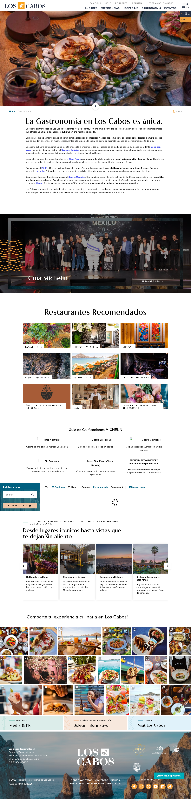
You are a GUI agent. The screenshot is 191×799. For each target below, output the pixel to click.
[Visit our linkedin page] (163, 786)
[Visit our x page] (148, 786)
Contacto (101, 780)
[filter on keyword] (32, 494)
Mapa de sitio (95, 783)
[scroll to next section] (95, 106)
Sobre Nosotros (82, 780)
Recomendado (100, 487)
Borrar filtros (18, 505)
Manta (39, 183)
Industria (137, 3)
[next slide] (167, 566)
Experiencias (110, 8)
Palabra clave (11, 487)
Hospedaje (130, 8)
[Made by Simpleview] (21, 784)
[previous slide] (23, 566)
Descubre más (152, 281)
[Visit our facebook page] (134, 786)
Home (12, 111)
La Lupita (40, 171)
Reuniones (121, 3)
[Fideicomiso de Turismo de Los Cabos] (24, 5)
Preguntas (114, 783)
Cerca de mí (117, 487)
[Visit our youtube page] (155, 786)
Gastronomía (151, 8)
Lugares (91, 8)
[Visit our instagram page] (141, 786)
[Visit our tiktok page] (170, 786)
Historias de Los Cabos (160, 3)
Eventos (170, 8)
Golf (108, 3)
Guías (183, 20)
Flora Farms (75, 159)
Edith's (44, 168)
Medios (115, 780)
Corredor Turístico (70, 150)
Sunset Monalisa (77, 177)
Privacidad (77, 783)
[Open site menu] (185, 5)
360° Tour (95, 3)
